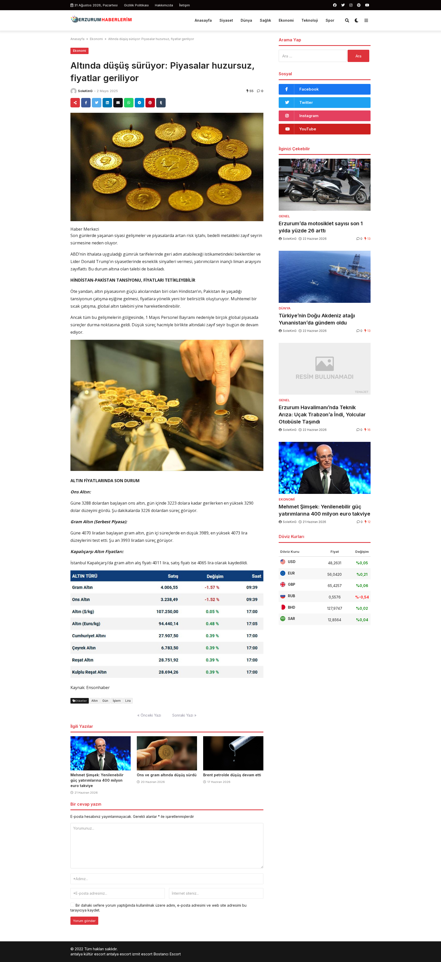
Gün (105, 701)
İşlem (117, 701)
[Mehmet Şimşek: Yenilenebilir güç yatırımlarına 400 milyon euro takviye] (100, 753)
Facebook (309, 89)
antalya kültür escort (87, 954)
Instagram (308, 115)
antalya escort (118, 954)
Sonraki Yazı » (184, 715)
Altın (94, 701)
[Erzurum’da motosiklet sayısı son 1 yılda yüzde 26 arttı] (325, 185)
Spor (330, 20)
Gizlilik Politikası (136, 5)
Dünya (246, 20)
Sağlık (265, 20)
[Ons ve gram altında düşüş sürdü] (167, 753)
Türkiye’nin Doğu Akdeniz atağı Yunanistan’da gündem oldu (317, 319)
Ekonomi (286, 20)
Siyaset (226, 20)
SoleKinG (85, 91)
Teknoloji (309, 20)
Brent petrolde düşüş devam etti (232, 775)
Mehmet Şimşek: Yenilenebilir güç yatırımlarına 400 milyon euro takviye (97, 780)
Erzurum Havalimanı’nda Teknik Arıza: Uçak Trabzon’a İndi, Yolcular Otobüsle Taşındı (322, 414)
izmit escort (142, 954)
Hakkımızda (164, 5)
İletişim (184, 5)
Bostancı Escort (167, 954)
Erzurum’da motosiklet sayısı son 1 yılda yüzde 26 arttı (321, 227)
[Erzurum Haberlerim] (101, 19)
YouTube (307, 129)
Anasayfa (203, 20)
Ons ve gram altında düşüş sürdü (167, 775)
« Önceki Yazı (149, 715)
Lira (128, 701)
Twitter (306, 102)
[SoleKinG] (73, 91)
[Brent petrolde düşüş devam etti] (233, 753)
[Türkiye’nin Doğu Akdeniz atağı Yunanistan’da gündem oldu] (325, 277)
